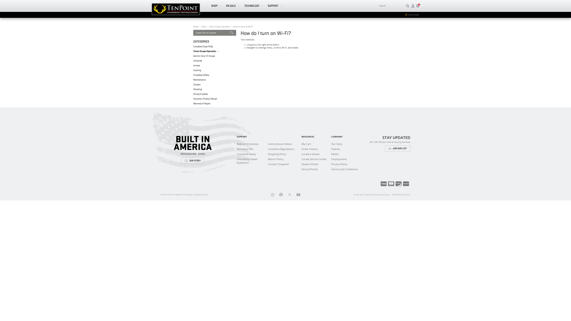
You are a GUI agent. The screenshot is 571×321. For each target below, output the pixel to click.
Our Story (336, 144)
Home (196, 26)
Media (335, 154)
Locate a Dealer (311, 154)
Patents (335, 149)
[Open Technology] (262, 6)
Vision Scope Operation (219, 26)
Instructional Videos (280, 144)
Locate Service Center (314, 159)
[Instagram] (272, 194)
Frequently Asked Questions (247, 160)
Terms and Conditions (344, 169)
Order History (310, 149)
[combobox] (391, 6)
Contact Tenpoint (278, 164)
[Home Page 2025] (289, 194)
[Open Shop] (220, 6)
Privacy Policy (339, 164)
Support (242, 136)
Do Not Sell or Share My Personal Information (371, 194)
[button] (407, 5)
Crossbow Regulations (281, 149)
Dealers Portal (310, 164)
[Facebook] (281, 194)
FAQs (203, 26)
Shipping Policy (277, 154)
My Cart (306, 144)
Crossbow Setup (246, 154)
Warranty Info (245, 149)
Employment (339, 159)
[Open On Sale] (238, 6)
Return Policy (276, 159)
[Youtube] (298, 194)
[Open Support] (281, 6)
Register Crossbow (247, 144)
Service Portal (310, 169)
